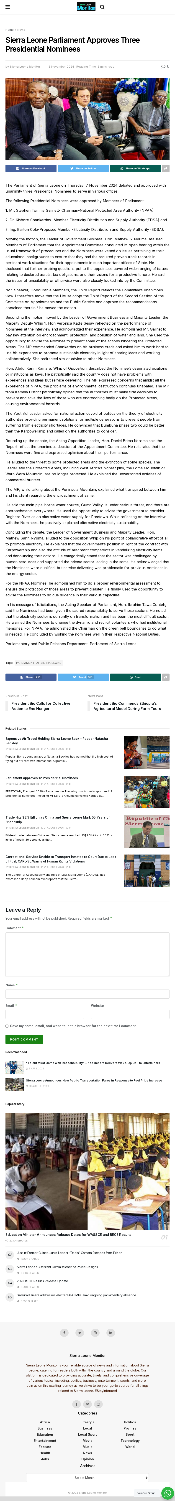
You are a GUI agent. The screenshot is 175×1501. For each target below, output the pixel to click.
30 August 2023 (38, 1086)
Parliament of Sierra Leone (38, 662)
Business (45, 1428)
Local (87, 1428)
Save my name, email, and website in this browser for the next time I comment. (73, 1026)
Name (11, 985)
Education (45, 1434)
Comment (14, 928)
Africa (45, 1422)
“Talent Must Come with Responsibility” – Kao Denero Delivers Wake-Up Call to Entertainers (93, 1063)
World (130, 1447)
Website (97, 1005)
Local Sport (87, 1434)
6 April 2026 (36, 1068)
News (21, 29)
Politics (130, 1422)
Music (88, 1447)
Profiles (130, 1428)
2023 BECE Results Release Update (42, 1281)
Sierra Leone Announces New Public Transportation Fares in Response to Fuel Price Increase (94, 1080)
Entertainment (45, 1440)
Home (9, 29)
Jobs (45, 1459)
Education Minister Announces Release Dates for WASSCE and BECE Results (68, 1234)
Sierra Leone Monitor (25, 66)
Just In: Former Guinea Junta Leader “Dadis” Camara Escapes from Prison (69, 1253)
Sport (130, 1434)
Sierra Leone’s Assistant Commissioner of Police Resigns (57, 1267)
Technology (130, 1440)
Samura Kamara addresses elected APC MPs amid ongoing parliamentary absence (76, 1295)
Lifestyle (88, 1422)
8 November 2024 (61, 66)
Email (11, 1005)
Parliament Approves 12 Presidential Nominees (41, 778)
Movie (88, 1440)
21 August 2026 (53, 749)
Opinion (87, 1459)
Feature (45, 1447)
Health (45, 1453)
